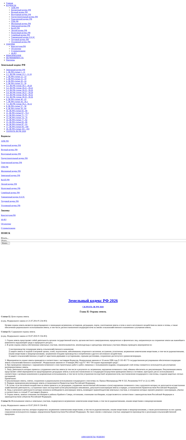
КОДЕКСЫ (11, 5)
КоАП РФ (15, 28)
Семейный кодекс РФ (20, 35)
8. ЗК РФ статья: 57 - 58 (16, 106)
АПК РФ (15, 8)
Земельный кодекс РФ (20, 26)
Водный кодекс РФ (19, 12)
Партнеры (10, 60)
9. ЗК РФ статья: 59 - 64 (16, 108)
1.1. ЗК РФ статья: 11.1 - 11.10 (19, 74)
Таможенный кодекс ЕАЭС (23, 37)
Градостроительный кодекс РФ (24, 17)
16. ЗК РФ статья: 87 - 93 (16, 124)
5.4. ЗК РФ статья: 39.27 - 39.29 (19, 92)
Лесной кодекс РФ (19, 30)
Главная (9, 3)
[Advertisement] (16, 270)
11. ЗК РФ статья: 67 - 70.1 (17, 113)
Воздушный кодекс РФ (21, 14)
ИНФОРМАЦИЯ (13, 55)
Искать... (5, 238)
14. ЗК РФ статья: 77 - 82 (16, 120)
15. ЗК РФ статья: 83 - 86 (16, 122)
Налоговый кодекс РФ (20, 33)
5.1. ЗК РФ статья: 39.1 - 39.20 (19, 86)
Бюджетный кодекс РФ (21, 10)
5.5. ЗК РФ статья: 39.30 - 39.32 (19, 95)
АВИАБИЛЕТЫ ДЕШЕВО (93, 437)
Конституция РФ (18, 46)
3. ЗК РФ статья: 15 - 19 (16, 79)
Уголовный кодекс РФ (20, 42)
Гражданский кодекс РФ (21, 19)
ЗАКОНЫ (10, 44)
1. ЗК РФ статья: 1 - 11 (15, 72)
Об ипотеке (16, 49)
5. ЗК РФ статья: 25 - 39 (16, 83)
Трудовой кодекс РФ (20, 39)
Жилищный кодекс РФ (21, 24)
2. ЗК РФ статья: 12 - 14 (16, 76)
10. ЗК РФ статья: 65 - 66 (16, 111)
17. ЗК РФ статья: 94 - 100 (17, 127)
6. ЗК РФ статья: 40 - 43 (16, 99)
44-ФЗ (13, 53)
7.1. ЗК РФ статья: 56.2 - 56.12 (19, 104)
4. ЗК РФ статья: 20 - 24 (16, 81)
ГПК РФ (14, 21)
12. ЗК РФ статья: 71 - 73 (16, 115)
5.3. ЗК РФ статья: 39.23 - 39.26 (19, 90)
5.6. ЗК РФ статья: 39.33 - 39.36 (19, 97)
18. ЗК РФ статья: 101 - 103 (17, 129)
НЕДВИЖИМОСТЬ (15, 58)
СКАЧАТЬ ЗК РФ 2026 (16, 131)
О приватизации (18, 51)
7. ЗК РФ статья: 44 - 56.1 (17, 102)
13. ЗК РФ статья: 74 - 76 (16, 117)
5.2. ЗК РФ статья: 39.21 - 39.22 (19, 88)
